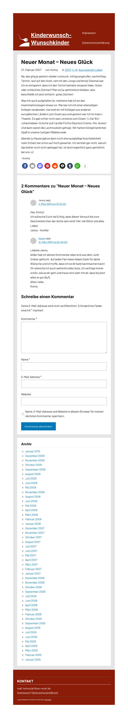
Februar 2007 (33, 569)
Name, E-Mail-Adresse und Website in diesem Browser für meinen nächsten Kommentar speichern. (64, 414)
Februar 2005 (33, 654)
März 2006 (31, 609)
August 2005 (32, 627)
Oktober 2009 (33, 464)
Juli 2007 (30, 546)
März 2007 (31, 564)
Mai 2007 (30, 555)
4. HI (75, 69)
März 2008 (31, 514)
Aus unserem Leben (90, 69)
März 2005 (31, 650)
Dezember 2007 (34, 528)
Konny (41, 238)
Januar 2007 (32, 573)
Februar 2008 (33, 519)
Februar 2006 (33, 614)
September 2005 (35, 623)
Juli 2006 (30, 596)
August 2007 (32, 541)
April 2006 (31, 605)
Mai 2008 (30, 505)
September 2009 (35, 469)
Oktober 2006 (33, 587)
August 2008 (32, 496)
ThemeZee (47, 700)
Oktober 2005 (33, 618)
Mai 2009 (30, 487)
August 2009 (32, 474)
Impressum (23, 692)
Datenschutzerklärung (45, 692)
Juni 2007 (31, 550)
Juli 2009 (30, 478)
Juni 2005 (31, 636)
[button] (25, 166)
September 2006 (35, 591)
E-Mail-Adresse (31, 376)
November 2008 (34, 492)
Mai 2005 (30, 641)
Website (26, 394)
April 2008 (31, 510)
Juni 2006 (31, 600)
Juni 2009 (31, 482)
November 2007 (34, 532)
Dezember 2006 (34, 578)
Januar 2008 (33, 523)
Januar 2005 (33, 659)
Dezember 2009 (34, 455)
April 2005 (31, 645)
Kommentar (29, 318)
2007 (68, 69)
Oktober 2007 (33, 537)
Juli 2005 (30, 632)
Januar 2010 (32, 451)
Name (25, 359)
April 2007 (31, 559)
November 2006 (34, 582)
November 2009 (34, 460)
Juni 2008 (31, 501)
